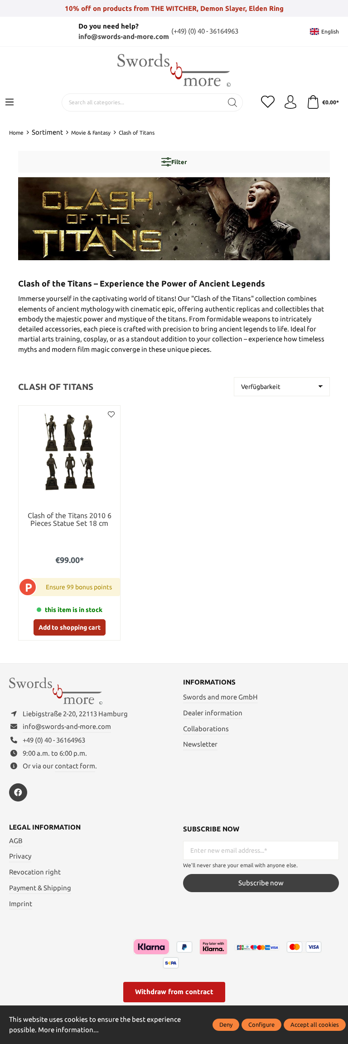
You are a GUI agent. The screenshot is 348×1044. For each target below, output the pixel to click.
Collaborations (206, 729)
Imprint (20, 904)
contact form (75, 766)
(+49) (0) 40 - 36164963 (204, 31)
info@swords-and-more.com (123, 36)
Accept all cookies (314, 1024)
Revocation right (35, 872)
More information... (68, 1030)
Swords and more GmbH (220, 697)
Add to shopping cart (70, 627)
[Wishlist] (268, 102)
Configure (261, 1024)
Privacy (20, 856)
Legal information (45, 827)
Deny (225, 1024)
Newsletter (200, 744)
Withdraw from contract (174, 991)
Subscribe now (261, 883)
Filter (179, 162)
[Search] (232, 102)
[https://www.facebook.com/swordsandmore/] (18, 792)
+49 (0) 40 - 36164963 (54, 740)
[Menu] (9, 102)
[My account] (290, 102)
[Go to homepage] (174, 70)
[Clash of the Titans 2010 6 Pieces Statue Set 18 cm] (69, 451)
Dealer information (212, 713)
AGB (16, 841)
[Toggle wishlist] (111, 415)
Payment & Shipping (40, 888)
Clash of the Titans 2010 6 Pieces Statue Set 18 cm (69, 520)
